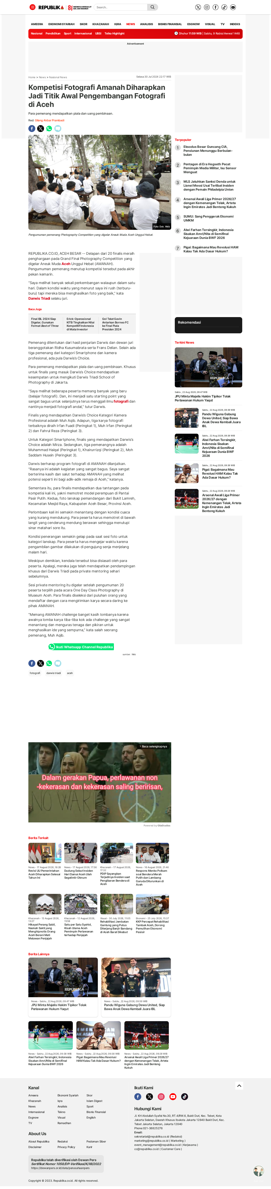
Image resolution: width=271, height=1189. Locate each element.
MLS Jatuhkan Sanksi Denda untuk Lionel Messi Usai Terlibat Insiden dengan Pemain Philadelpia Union (210, 185)
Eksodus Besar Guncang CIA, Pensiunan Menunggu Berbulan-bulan (208, 151)
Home (32, 77)
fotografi (121, 401)
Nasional (36, 33)
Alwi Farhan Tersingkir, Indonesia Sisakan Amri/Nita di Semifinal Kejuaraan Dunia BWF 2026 (209, 234)
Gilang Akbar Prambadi (49, 120)
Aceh (66, 264)
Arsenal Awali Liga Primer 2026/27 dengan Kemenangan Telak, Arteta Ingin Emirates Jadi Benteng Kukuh (210, 203)
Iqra (60, 1101)
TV (223, 24)
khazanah (100, 24)
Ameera (33, 1095)
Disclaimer (34, 1147)
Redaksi (63, 1141)
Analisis (62, 1106)
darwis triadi (53, 673)
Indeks (235, 24)
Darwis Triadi (39, 298)
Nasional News (58, 77)
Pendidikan (53, 33)
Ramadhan (64, 1123)
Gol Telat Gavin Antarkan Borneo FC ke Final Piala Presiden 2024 (115, 324)
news (130, 24)
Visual (61, 1117)
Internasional (83, 33)
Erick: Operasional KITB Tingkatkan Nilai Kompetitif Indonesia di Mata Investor (80, 324)
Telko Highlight (114, 33)
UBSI (98, 33)
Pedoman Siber (96, 1141)
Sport (67, 33)
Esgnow (33, 1117)
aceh (70, 673)
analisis (146, 24)
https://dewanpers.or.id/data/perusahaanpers (60, 1168)
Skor (89, 1095)
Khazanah (34, 1101)
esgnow (193, 24)
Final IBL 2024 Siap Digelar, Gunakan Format (44, 322)
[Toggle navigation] (32, 7)
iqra (117, 24)
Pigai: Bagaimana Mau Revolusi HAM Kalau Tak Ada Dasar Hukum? (211, 249)
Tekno (61, 1112)
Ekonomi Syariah (61, 24)
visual (210, 24)
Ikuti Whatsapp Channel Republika (84, 647)
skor (83, 24)
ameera (37, 24)
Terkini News (184, 342)
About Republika (38, 1141)
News (42, 77)
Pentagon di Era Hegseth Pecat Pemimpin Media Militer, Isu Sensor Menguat (210, 168)
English (91, 1117)
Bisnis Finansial (170, 24)
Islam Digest (94, 1101)
